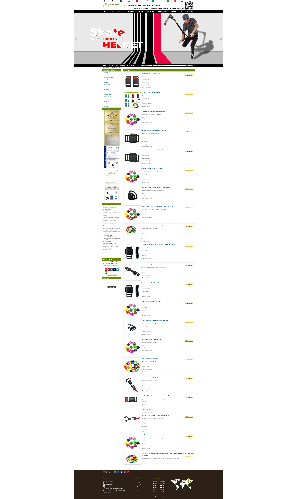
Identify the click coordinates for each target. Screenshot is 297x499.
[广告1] (148, 59)
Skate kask (106, 82)
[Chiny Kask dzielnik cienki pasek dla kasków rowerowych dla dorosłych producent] (132, 271)
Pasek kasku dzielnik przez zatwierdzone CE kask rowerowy (155, 187)
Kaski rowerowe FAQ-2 (107, 209)
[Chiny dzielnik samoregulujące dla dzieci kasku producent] (132, 309)
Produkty (139, 482)
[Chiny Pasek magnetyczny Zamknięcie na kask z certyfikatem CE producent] (132, 419)
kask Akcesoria (112, 67)
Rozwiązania (131, 11)
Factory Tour (150, 11)
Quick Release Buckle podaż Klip (149, 358)
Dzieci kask (106, 79)
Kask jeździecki (106, 87)
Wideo (141, 11)
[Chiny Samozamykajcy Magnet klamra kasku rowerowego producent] (132, 138)
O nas (112, 11)
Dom (105, 11)
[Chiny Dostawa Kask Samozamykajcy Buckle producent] (132, 100)
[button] (144, 62)
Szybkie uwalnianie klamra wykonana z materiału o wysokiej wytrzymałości (159, 395)
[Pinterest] (128, 472)
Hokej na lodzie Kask (108, 96)
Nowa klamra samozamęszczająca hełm (150, 73)
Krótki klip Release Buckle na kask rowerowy (152, 225)
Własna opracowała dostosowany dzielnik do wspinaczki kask (155, 320)
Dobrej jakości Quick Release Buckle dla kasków (152, 149)
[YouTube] (125, 472)
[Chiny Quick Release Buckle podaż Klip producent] (132, 366)
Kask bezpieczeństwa (107, 91)
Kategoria (107, 67)
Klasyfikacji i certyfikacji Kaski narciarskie (111, 217)
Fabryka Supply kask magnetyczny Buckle (151, 377)
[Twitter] (114, 269)
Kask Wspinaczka (107, 84)
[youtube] (106, 269)
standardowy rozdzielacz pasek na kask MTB (151, 168)
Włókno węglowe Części (108, 99)
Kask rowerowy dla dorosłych (109, 77)
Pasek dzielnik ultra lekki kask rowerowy (151, 339)
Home (139, 478)
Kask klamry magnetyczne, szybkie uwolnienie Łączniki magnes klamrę (158, 244)
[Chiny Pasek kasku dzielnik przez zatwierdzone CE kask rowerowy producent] (132, 195)
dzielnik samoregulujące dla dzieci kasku (151, 301)
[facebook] (111, 269)
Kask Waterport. (107, 103)
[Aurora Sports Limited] (111, 7)
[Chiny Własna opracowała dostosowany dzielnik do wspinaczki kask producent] (132, 328)
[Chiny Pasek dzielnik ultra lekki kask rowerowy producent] (132, 347)
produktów (121, 11)
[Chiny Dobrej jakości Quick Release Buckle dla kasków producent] (132, 157)
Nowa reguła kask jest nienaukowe (109, 243)
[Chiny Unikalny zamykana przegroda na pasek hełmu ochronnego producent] (132, 442)
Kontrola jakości (162, 11)
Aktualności (189, 11)
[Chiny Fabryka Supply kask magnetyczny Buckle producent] (132, 384)
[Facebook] (121, 472)
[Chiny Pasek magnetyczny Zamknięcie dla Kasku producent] (132, 290)
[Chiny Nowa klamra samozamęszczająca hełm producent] (132, 81)
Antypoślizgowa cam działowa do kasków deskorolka (153, 111)
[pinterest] (109, 269)
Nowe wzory (106, 75)
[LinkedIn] (118, 472)
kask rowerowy (120, 65)
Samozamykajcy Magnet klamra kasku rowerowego (153, 130)
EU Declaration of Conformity (108, 205)
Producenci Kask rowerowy (108, 235)
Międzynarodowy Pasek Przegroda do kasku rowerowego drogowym (157, 206)
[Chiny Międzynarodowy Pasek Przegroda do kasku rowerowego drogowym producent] (132, 214)
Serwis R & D (106, 72)
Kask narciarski (106, 89)
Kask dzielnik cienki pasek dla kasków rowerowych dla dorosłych (156, 264)
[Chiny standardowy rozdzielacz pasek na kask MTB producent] (132, 176)
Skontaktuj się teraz (112, 275)
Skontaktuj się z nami (176, 11)
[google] (106, 272)
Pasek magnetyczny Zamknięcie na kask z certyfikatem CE (155, 415)
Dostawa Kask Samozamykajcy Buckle (150, 92)
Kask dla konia (131, 65)
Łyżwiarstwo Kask (107, 94)
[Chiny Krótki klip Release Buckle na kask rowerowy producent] (132, 229)
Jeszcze (149, 87)
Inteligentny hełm (107, 101)
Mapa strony (139, 486)
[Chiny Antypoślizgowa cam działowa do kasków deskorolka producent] (132, 119)
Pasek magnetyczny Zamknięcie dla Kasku (151, 282)
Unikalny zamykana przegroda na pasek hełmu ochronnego (155, 434)
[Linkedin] (117, 269)
